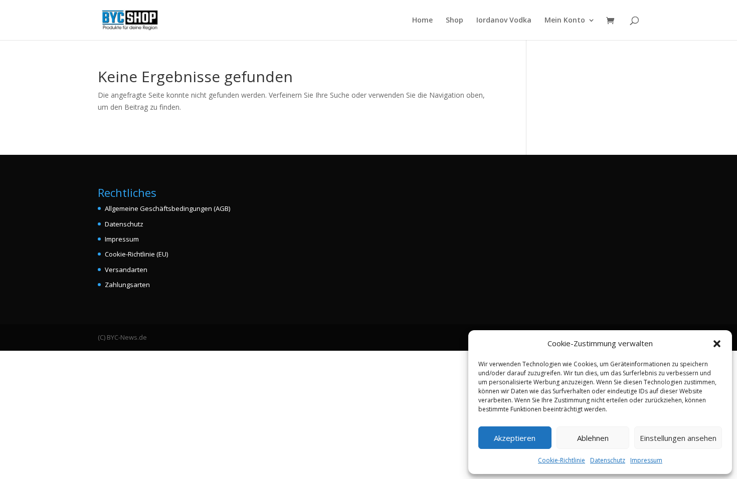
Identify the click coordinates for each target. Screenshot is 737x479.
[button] (717, 344)
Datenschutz (607, 460)
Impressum (646, 460)
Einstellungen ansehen (678, 438)
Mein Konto (564, 21)
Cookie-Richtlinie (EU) (136, 254)
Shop (454, 21)
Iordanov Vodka (503, 21)
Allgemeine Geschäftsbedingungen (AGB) (167, 208)
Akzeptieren (514, 438)
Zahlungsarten (127, 284)
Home (422, 21)
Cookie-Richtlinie (561, 460)
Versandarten (126, 269)
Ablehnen (593, 438)
